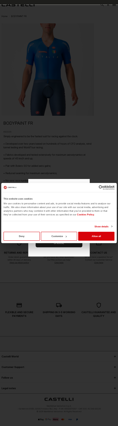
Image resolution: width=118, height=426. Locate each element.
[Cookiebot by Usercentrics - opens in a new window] (101, 187)
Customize (57, 236)
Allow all (96, 236)
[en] (18, 4)
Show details (101, 226)
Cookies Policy (85, 214)
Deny (21, 236)
